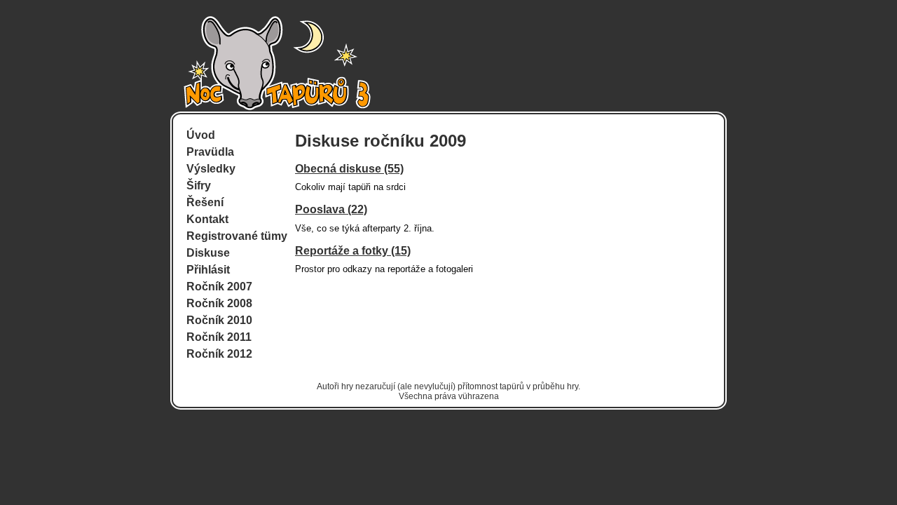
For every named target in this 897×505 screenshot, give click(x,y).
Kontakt (207, 219)
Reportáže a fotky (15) (353, 251)
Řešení (205, 202)
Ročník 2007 (219, 286)
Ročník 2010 (219, 320)
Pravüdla (210, 152)
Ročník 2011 (219, 337)
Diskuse (208, 253)
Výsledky (210, 169)
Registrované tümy (236, 236)
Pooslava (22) (331, 209)
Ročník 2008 (219, 303)
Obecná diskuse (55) (349, 169)
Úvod (200, 135)
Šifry (198, 185)
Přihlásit (208, 270)
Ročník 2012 (219, 354)
